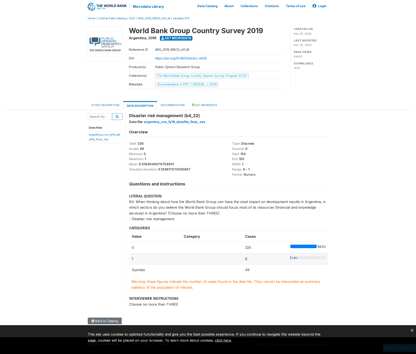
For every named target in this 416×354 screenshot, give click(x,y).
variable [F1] (181, 18)
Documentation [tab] (173, 105)
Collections (249, 6)
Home (92, 18)
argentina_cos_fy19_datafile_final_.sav (174, 122)
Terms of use (296, 6)
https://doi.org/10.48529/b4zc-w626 (181, 58)
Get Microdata (177, 38)
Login (322, 6)
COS (132, 18)
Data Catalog (207, 6)
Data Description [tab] (140, 105)
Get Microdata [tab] (206, 105)
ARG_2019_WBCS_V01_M (154, 18)
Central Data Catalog (112, 18)
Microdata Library (148, 6)
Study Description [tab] (105, 105)
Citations (272, 6)
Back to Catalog (106, 321)
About (229, 6)
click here (223, 340)
